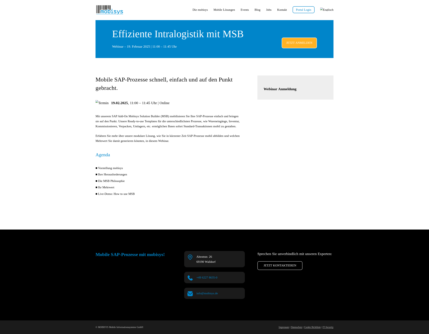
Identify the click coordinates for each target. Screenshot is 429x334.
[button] (299, 43)
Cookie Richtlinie (312, 327)
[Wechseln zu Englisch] (326, 10)
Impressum (284, 327)
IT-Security (328, 327)
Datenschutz (296, 327)
